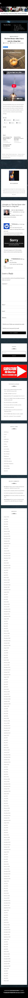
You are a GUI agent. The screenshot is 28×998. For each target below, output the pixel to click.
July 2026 (6, 519)
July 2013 (6, 854)
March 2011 (6, 922)
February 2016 (7, 779)
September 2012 (7, 878)
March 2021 (6, 630)
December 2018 (7, 696)
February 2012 (7, 895)
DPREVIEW (6, 439)
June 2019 (6, 681)
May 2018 (6, 713)
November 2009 (7, 961)
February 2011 (7, 924)
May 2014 (6, 830)
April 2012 (6, 890)
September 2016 (7, 762)
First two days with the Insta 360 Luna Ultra (12, 404)
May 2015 (6, 800)
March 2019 (6, 689)
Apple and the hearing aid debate (18, 490)
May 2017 (6, 742)
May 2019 (6, 684)
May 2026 (6, 524)
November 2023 (7, 565)
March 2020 (6, 660)
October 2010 (7, 934)
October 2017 (7, 730)
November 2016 (7, 757)
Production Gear (7, 458)
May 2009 (6, 975)
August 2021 (6, 618)
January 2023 (6, 582)
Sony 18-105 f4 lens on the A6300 (10, 402)
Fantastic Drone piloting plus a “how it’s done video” (19, 138)
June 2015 (6, 798)
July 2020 (6, 650)
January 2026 (6, 533)
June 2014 (6, 827)
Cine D (5, 434)
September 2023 (7, 567)
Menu (4, 17)
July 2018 (6, 708)
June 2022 (6, 596)
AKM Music (6, 432)
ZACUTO (6, 470)
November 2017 (7, 728)
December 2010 (7, 929)
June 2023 (6, 570)
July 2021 (6, 621)
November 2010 (7, 932)
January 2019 (6, 694)
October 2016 (7, 759)
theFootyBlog (6, 466)
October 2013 (7, 847)
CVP (5, 436)
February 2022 (7, 604)
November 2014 (7, 815)
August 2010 (6, 939)
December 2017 (7, 725)
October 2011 (7, 905)
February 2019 (7, 691)
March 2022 (6, 601)
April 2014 (6, 832)
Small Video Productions (8, 463)
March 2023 (6, 577)
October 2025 (7, 541)
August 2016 (6, 764)
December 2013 (7, 842)
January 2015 (6, 810)
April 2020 (6, 657)
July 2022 (6, 594)
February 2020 (7, 662)
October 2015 (7, 788)
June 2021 (6, 623)
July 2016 (6, 766)
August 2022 (6, 592)
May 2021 (6, 626)
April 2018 (6, 715)
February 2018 (7, 720)
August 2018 (6, 706)
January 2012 (6, 898)
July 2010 (6, 941)
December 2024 (7, 553)
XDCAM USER (7, 468)
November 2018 (7, 698)
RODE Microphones (8, 461)
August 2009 (6, 968)
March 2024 (6, 562)
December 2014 (7, 813)
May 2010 (6, 946)
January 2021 (6, 635)
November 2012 (7, 873)
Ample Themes (20, 992)
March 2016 (6, 776)
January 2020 (6, 664)
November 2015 (7, 786)
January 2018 (6, 723)
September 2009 (7, 966)
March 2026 (6, 528)
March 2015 (6, 805)
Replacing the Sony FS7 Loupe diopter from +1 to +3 (14, 396)
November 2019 (7, 669)
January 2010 (6, 956)
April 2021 (6, 628)
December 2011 (7, 900)
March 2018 (6, 718)
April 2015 (6, 803)
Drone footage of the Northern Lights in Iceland (7, 138)
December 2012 (7, 871)
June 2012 (6, 885)
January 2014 (6, 839)
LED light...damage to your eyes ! (10, 393)
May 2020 (6, 655)
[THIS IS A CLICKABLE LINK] (14, 371)
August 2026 (6, 516)
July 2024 (6, 560)
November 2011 (7, 902)
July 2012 (6, 883)
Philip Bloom (6, 456)
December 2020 (7, 638)
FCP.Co (5, 444)
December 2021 (7, 609)
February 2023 (7, 579)
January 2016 (6, 781)
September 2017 (7, 732)
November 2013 (7, 844)
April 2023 (6, 575)
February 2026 (7, 531)
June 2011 (6, 915)
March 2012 (6, 893)
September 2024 (7, 558)
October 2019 (7, 672)
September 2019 (7, 674)
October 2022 (7, 587)
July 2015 (6, 796)
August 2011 (6, 910)
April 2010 (6, 949)
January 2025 (6, 550)
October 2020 (7, 643)
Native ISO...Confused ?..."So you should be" (12, 416)
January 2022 (6, 606)
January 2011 (6, 927)
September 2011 (7, 907)
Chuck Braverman (17, 210)
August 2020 (6, 647)
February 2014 (7, 837)
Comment (5, 283)
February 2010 (7, 953)
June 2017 (6, 740)
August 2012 (6, 881)
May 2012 (6, 888)
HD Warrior (6, 43)
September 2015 (7, 791)
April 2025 (6, 548)
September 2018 (7, 703)
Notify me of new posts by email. (11, 328)
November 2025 (7, 538)
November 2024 (7, 555)
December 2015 (7, 783)
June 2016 (6, 769)
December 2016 (7, 754)
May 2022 (6, 599)
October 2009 (7, 963)
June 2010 (6, 944)
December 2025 (7, 536)
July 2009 (6, 970)
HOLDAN (6, 446)
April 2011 (6, 919)
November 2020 (7, 640)
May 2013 (6, 859)
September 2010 (7, 936)
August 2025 (6, 545)
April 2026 (6, 526)
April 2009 (6, 978)
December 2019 (7, 667)
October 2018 (7, 701)
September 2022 (7, 589)
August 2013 (6, 851)
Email (3, 311)
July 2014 (6, 825)
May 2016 (6, 771)
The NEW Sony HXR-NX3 (9, 407)
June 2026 (6, 521)
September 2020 (7, 645)
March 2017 (6, 747)
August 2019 (6, 677)
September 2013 (7, 849)
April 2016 (6, 774)
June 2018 (6, 711)
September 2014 (7, 820)
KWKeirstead (15, 258)
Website (4, 317)
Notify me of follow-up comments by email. (13, 324)
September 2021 (7, 616)
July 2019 (6, 679)
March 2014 (6, 834)
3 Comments (21, 43)
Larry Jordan (6, 449)
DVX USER (6, 441)
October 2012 (7, 876)
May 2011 (6, 917)
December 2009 (7, 958)
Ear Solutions (6, 493)
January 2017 (6, 752)
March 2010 (6, 951)
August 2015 (6, 793)
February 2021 (7, 633)
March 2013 (6, 864)
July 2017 (6, 737)
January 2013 (6, 868)
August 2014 (6, 822)
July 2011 (6, 912)
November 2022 (7, 584)
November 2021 (7, 611)
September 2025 (7, 543)
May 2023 (6, 572)
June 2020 (6, 652)
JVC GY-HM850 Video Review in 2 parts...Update (13, 413)
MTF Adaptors (7, 451)
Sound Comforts (7, 490)
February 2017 (7, 749)
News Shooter (7, 453)
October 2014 (7, 817)
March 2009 (6, 980)
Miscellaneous (14, 36)
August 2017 (6, 735)
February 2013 (7, 866)
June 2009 (6, 973)
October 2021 (7, 613)
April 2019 (6, 686)
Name (4, 304)
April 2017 (6, 745)
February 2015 (7, 808)
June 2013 (6, 856)
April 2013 (6, 861)
